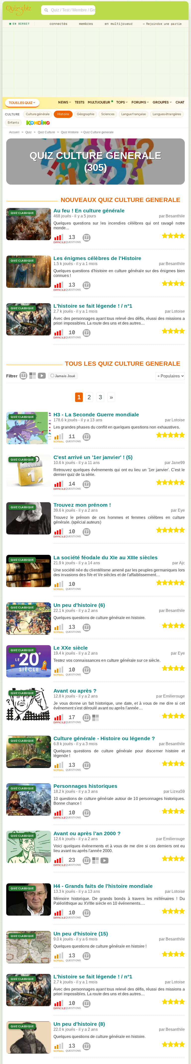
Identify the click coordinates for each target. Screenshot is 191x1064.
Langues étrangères (167, 114)
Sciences (107, 114)
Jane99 (178, 463)
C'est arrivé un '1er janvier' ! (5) (93, 457)
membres (85, 24)
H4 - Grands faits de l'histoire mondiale (103, 886)
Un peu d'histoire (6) (79, 605)
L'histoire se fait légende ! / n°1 (92, 306)
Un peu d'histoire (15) (80, 933)
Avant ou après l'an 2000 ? (87, 833)
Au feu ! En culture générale (89, 210)
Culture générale (38, 114)
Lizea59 (177, 791)
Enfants (13, 122)
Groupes (161, 102)
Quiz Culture (46, 132)
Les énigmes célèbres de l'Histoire (97, 258)
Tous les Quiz (21, 103)
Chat (180, 102)
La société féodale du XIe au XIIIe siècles (105, 557)
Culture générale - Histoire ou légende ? (104, 738)
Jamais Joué (65, 376)
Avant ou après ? (75, 691)
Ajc (182, 563)
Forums (139, 102)
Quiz (28, 132)
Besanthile (175, 216)
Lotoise (178, 311)
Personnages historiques (85, 786)
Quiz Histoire (70, 132)
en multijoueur (117, 24)
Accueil (14, 132)
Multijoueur (99, 102)
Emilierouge (174, 696)
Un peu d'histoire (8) (79, 1024)
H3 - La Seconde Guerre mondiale (96, 414)
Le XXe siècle (70, 648)
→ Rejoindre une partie (162, 24)
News (63, 102)
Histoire (63, 114)
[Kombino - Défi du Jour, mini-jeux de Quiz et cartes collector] (36, 122)
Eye (181, 510)
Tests (80, 102)
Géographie (85, 114)
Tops (121, 102)
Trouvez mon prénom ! (82, 505)
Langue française (133, 114)
